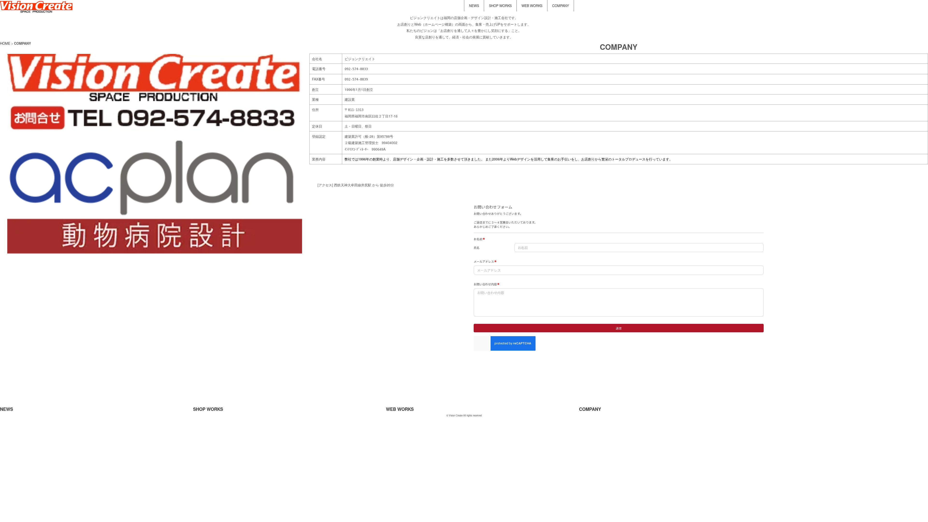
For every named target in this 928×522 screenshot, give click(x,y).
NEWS (474, 5)
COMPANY (560, 5)
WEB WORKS (532, 5)
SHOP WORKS (500, 5)
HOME (5, 43)
